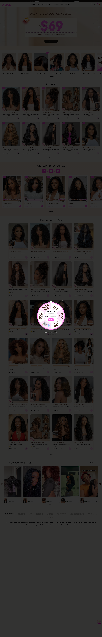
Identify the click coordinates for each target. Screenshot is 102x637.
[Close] (62, 300)
